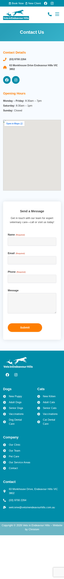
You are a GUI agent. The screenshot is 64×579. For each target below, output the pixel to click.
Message (13, 290)
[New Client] (26, 3)
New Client (34, 3)
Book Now (18, 3)
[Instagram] (52, 3)
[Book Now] (10, 3)
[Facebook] (45, 3)
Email (16, 253)
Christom (34, 529)
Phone (17, 272)
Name (16, 234)
